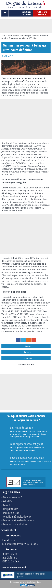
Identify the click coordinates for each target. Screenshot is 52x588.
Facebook (18, 340)
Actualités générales (28, 35)
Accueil (4, 35)
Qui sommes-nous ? (12, 497)
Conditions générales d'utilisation (18, 520)
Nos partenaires (10, 509)
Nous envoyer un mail (15, 567)
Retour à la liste (27, 364)
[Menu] (5, 13)
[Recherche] (12, 13)
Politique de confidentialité (16, 524)
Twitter (23, 340)
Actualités (13, 35)
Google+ (33, 340)
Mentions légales (11, 512)
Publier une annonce (42, 13)
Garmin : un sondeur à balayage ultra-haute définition (24, 36)
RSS (28, 340)
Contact (6, 505)
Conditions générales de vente (17, 516)
